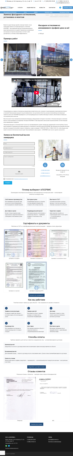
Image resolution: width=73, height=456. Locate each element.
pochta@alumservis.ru (63, 3)
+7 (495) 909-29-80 (49, 1)
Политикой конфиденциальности (21, 178)
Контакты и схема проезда (54, 441)
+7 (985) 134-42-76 (63, 1)
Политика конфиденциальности (11, 448)
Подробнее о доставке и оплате (37, 367)
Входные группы (64, 12)
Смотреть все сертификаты (36, 295)
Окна (25, 12)
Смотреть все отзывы (36, 424)
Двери (35, 12)
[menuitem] (20, 8)
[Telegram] (60, 8)
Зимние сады (48, 12)
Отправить (7, 182)
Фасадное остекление (10, 12)
